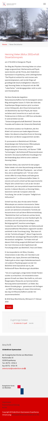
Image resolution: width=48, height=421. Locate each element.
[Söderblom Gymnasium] (10, 4)
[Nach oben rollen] (43, 416)
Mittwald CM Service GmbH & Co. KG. (25, 415)
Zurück (8, 307)
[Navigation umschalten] (44, 4)
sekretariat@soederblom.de (13, 368)
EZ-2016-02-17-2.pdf (20, 323)
